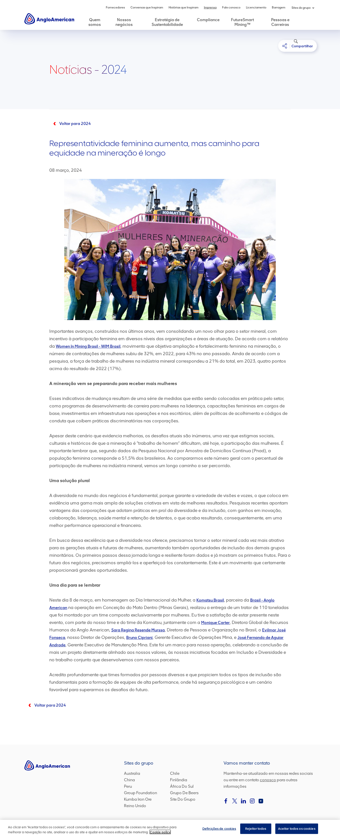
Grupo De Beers (184, 792)
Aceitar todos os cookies (296, 829)
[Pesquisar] (293, 44)
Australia (132, 773)
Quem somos (94, 22)
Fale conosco (231, 7)
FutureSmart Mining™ (242, 22)
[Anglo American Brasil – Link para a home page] (49, 18)
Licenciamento (256, 7)
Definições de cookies (219, 829)
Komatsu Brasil (210, 600)
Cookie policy (160, 832)
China (129, 780)
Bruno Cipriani (139, 637)
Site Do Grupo (182, 799)
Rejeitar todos (255, 829)
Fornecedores (115, 7)
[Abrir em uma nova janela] (226, 800)
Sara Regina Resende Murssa (138, 630)
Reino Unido (135, 805)
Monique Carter (215, 622)
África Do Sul (182, 786)
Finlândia (178, 780)
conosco (268, 780)
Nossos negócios (124, 22)
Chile (174, 773)
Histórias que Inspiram (183, 7)
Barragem (278, 7)
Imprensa (210, 7)
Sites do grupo (301, 7)
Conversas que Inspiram (146, 7)
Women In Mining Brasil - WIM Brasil (88, 346)
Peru (128, 786)
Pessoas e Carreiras (280, 22)
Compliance (208, 19)
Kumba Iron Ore (138, 799)
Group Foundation (140, 792)
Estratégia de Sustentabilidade (167, 22)
